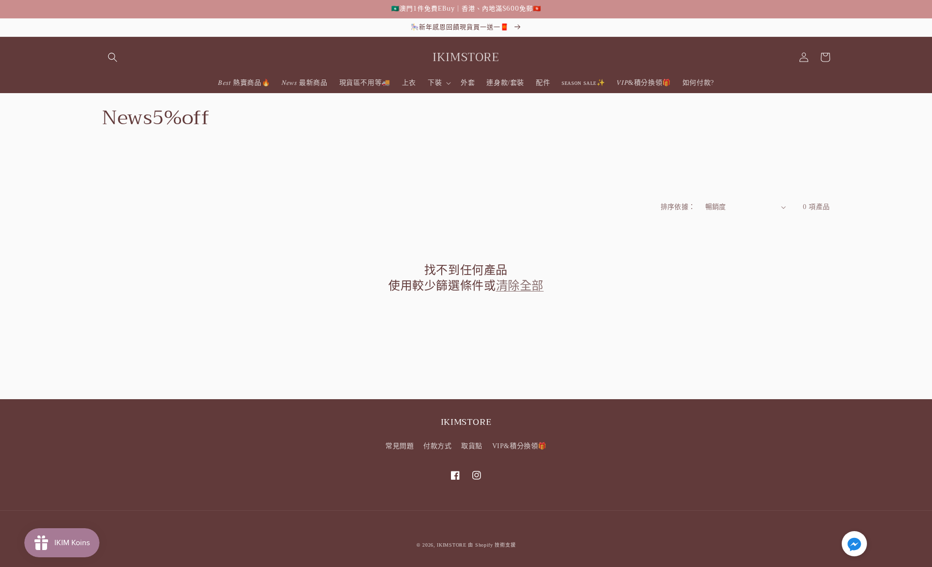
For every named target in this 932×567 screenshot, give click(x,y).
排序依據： (678, 207)
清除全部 (520, 285)
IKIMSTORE (451, 545)
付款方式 (437, 446)
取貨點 (472, 446)
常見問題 (399, 446)
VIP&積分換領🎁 (519, 446)
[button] (112, 57)
